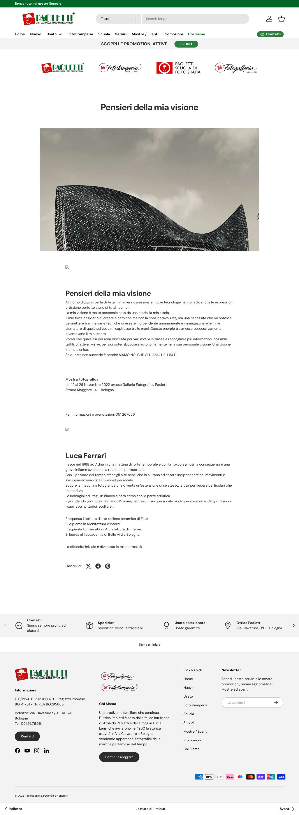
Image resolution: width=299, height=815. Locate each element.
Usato (52, 34)
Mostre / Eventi (145, 34)
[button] (281, 18)
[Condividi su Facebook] (98, 566)
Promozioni (173, 34)
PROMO (186, 44)
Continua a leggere (119, 757)
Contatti (27, 736)
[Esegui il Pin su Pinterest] (108, 566)
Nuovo (35, 34)
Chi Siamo (196, 34)
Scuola (104, 34)
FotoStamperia (80, 34)
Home (20, 34)
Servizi (121, 34)
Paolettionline (33, 795)
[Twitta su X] (88, 566)
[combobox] (173, 19)
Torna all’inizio (149, 645)
